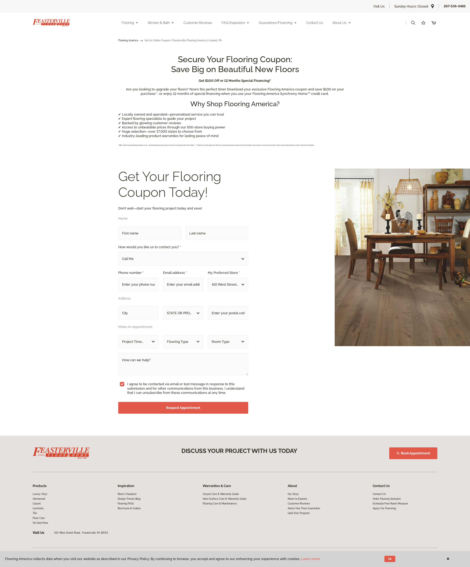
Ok (390, 558)
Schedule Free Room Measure (390, 503)
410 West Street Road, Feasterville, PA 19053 (81, 532)
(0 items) (433, 23)
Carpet (37, 503)
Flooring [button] (128, 23)
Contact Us (314, 23)
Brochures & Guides (129, 508)
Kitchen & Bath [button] (159, 23)
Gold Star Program (299, 513)
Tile (35, 513)
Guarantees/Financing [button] (275, 23)
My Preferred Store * (224, 273)
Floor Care (39, 518)
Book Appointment (415, 453)
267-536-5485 (455, 6)
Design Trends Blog (129, 498)
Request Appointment (183, 408)
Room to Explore (297, 498)
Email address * (175, 273)
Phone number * (131, 273)
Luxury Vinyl (40, 494)
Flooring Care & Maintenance (220, 503)
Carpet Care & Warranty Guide (221, 494)
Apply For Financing (384, 508)
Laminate (38, 508)
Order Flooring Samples (387, 498)
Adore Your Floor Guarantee (304, 508)
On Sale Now (40, 522)
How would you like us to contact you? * (149, 247)
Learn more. (311, 559)
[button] (413, 22)
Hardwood (39, 498)
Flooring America (128, 40)
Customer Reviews (197, 23)
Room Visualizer (127, 494)
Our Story (293, 494)
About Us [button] (339, 23)
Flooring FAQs (126, 503)
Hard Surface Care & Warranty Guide (224, 498)
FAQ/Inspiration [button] (233, 23)
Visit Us (379, 6)
